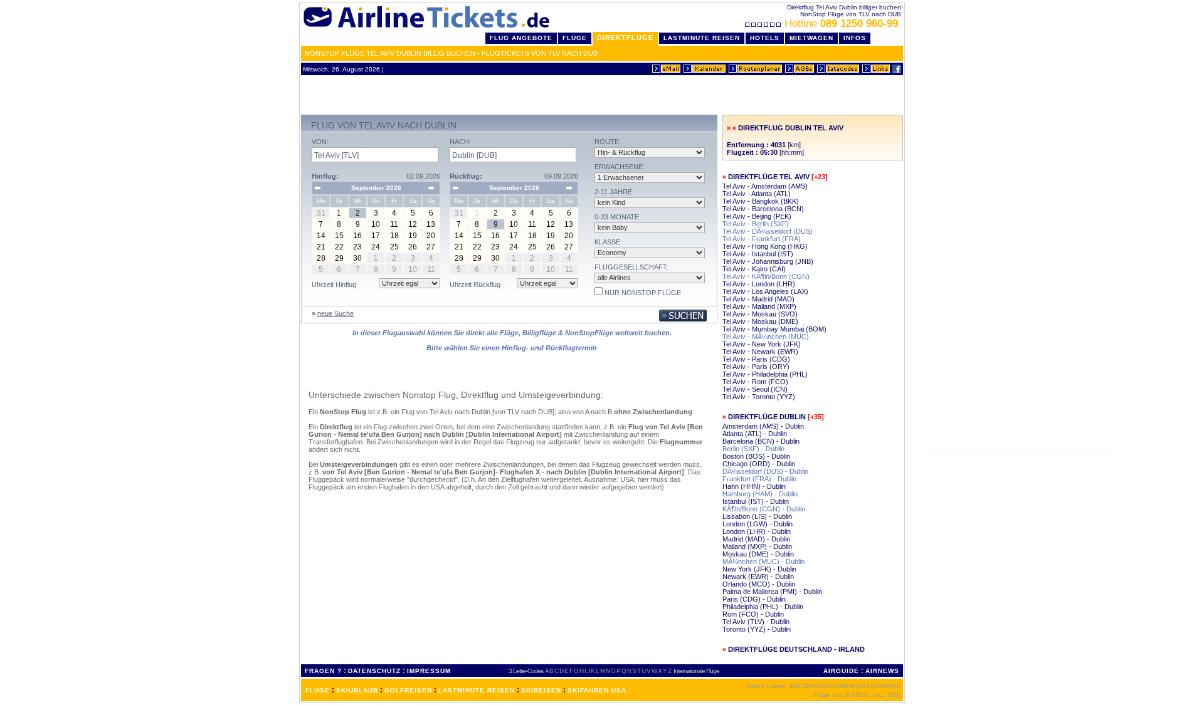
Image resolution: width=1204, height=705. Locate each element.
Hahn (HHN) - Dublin (754, 486)
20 (430, 235)
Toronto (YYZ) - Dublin (756, 629)
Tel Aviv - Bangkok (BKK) (760, 201)
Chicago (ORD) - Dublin (758, 463)
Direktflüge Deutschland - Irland (796, 649)
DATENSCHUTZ (374, 670)
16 (357, 235)
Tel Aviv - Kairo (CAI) (754, 269)
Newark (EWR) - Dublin (758, 576)
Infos (854, 37)
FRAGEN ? (323, 670)
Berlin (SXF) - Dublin (753, 448)
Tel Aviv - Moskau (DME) (760, 321)
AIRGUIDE (841, 670)
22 (339, 247)
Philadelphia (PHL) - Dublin (762, 606)
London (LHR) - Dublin (756, 531)
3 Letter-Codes (526, 670)
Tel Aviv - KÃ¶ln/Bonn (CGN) (766, 276)
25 (394, 247)
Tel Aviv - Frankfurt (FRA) (761, 239)
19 (412, 235)
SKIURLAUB (357, 690)
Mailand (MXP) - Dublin (757, 546)
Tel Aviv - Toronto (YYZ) (758, 396)
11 (394, 224)
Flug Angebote (521, 37)
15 (339, 235)
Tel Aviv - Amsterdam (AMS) (765, 186)
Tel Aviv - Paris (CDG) (756, 359)
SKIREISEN (541, 690)
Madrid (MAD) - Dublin (756, 539)
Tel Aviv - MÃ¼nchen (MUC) (765, 336)
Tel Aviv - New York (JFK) (761, 344)
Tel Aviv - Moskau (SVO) (760, 314)
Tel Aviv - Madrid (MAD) (758, 299)
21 (321, 247)
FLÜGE (317, 690)
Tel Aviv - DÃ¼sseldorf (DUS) (767, 231)
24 (375, 247)
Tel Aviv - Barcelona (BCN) (763, 208)
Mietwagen (811, 37)
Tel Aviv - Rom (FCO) (755, 381)
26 (412, 247)
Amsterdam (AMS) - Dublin (763, 426)
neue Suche (335, 313)
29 (339, 258)
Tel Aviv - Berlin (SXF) (755, 223)
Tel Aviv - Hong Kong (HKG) (765, 246)
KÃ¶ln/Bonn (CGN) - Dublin (763, 509)
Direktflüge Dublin (767, 416)
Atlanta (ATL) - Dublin (754, 433)
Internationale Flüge (696, 670)
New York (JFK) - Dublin (759, 569)
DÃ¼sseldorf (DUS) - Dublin (765, 471)
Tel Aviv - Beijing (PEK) (756, 216)
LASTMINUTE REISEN (476, 690)
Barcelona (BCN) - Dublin (761, 441)
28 (321, 258)
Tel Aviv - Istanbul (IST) (757, 254)
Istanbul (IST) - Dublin (755, 501)
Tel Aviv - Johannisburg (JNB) (767, 261)
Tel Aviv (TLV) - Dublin (755, 621)
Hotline (841, 23)
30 (357, 258)
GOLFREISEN (408, 690)
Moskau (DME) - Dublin (758, 554)
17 (375, 235)
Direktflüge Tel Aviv (769, 176)
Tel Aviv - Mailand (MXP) (759, 306)
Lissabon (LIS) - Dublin (757, 516)
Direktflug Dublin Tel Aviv (790, 128)
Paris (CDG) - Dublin (754, 599)
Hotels (764, 37)
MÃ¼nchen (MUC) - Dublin (763, 561)
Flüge (574, 37)
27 (430, 247)
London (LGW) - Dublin (757, 524)
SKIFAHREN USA (597, 690)
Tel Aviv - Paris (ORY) (755, 366)
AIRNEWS (882, 670)
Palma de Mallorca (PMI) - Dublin (772, 591)
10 (375, 224)
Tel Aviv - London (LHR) (758, 284)
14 (321, 235)
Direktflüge (625, 37)
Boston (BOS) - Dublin (756, 456)
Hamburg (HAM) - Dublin (760, 494)
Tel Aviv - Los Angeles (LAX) (765, 291)
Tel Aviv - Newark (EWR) (760, 351)
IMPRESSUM (429, 670)
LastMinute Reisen (701, 37)
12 (412, 224)
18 (394, 235)
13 (430, 224)
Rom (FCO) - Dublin (753, 614)
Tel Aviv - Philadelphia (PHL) (765, 374)
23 (357, 247)
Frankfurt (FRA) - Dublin (759, 479)
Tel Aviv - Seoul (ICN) (755, 389)
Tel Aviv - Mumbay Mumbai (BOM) (774, 329)
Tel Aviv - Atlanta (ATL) (756, 193)
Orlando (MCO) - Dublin (758, 584)
